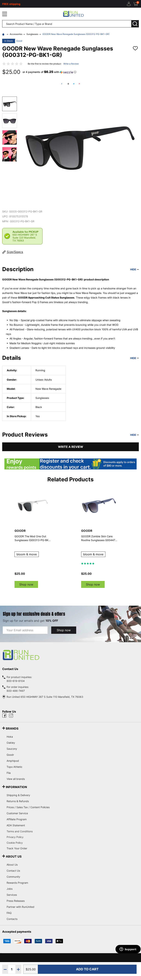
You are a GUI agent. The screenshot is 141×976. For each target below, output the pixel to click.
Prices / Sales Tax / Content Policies (28, 807)
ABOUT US (13, 856)
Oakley (11, 742)
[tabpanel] (99, 537)
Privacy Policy (73, 837)
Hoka (10, 736)
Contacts (12, 918)
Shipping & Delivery (18, 795)
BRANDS (12, 728)
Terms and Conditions (73, 831)
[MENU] (4, 14)
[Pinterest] (79, 84)
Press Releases (16, 900)
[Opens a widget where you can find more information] (128, 949)
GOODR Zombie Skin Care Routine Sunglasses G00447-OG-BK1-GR (98, 538)
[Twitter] (74, 84)
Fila (9, 772)
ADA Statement (16, 825)
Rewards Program (17, 882)
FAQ (9, 912)
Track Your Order (17, 848)
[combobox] (66, 23)
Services (12, 894)
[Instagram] (11, 715)
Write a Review (71, 63)
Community (13, 876)
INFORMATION (16, 787)
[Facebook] (61, 84)
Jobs (9, 888)
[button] (49, 72)
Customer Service (17, 813)
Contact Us (13, 870)
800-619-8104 (16, 680)
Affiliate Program (17, 819)
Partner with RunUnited (20, 906)
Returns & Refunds (18, 801)
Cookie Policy (73, 843)
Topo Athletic (14, 766)
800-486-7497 (16, 690)
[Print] (68, 84)
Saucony (12, 748)
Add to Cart (87, 969)
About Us (12, 864)
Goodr (19, 40)
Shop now (26, 584)
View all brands (16, 778)
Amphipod (13, 760)
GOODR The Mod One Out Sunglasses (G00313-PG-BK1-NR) (33, 538)
